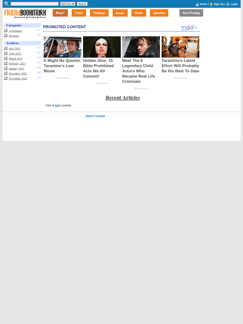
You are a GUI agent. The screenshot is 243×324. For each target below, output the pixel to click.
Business (14, 35)
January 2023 (16, 68)
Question (159, 13)
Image (120, 13)
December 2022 (18, 73)
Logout (100, 115)
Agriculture (15, 30)
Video (79, 13)
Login (234, 4)
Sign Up (219, 4)
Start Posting (191, 13)
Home (203, 4)
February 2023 (17, 63)
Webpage (99, 13)
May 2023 (15, 48)
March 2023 (16, 58)
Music (139, 13)
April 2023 (15, 53)
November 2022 (18, 78)
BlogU (60, 13)
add (57, 105)
